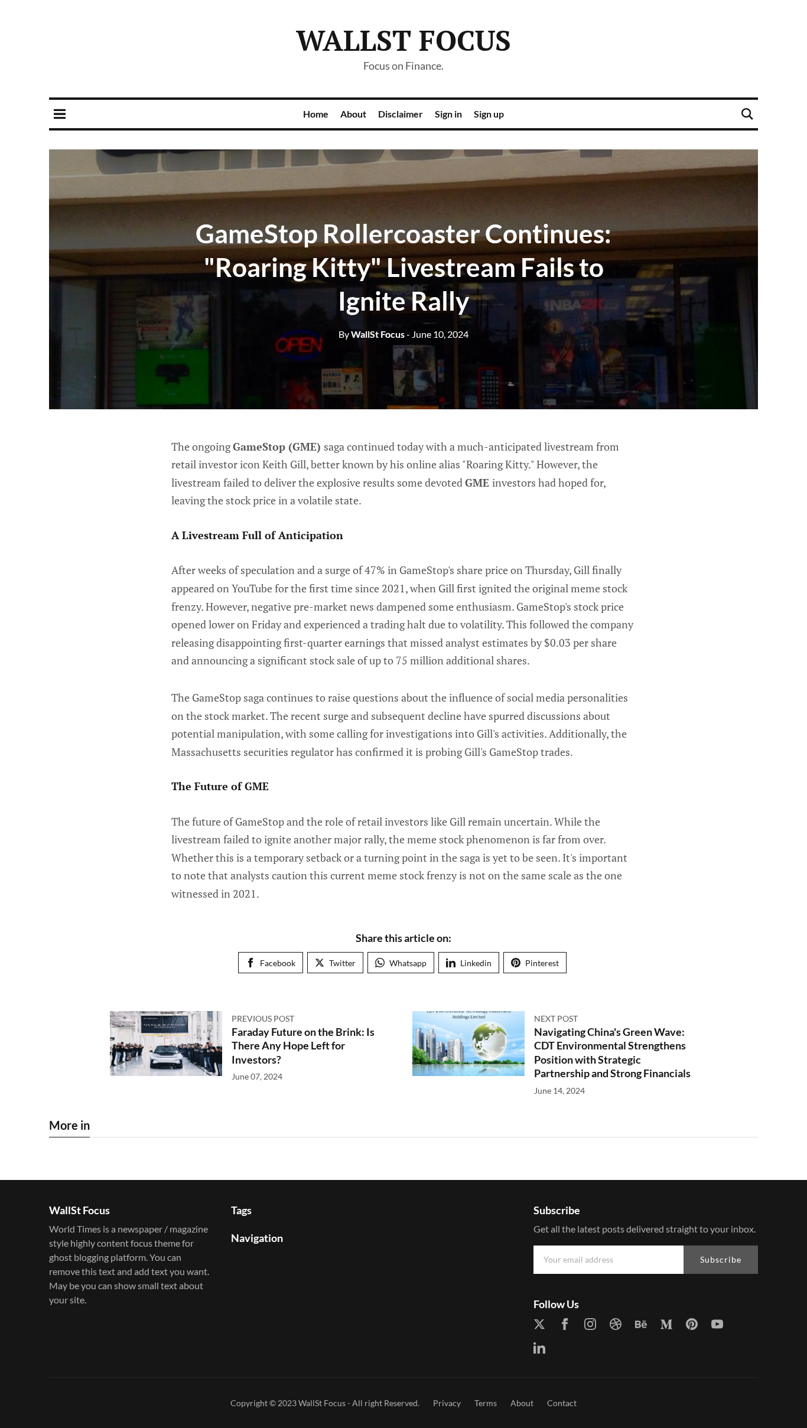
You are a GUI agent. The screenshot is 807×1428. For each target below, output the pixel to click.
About (353, 113)
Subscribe (720, 1259)
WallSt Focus (403, 40)
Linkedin (476, 963)
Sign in (448, 113)
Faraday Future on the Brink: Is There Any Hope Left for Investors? (303, 1045)
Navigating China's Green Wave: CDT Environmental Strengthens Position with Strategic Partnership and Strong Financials (612, 1052)
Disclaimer (400, 113)
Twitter (342, 963)
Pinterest (542, 963)
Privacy (447, 1403)
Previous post (263, 1018)
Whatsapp (408, 963)
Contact (562, 1403)
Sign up (489, 113)
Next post (556, 1018)
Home (315, 113)
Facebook (277, 963)
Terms (485, 1403)
